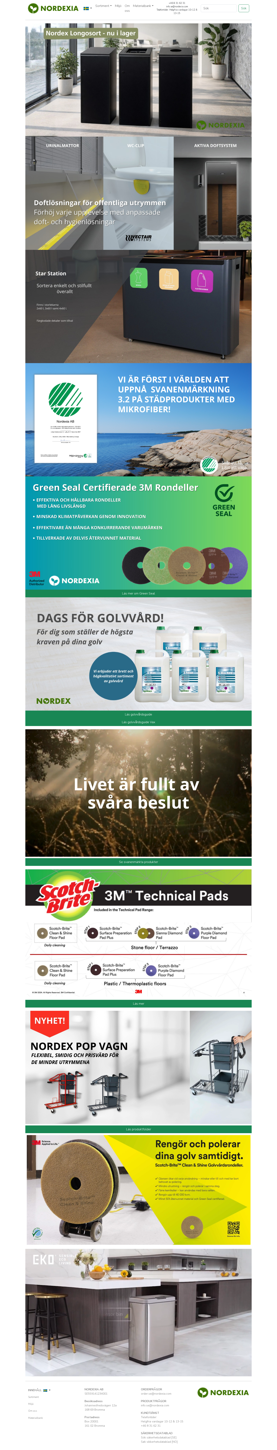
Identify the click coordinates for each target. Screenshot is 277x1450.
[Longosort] (138, 80)
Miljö (118, 6)
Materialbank (35, 1418)
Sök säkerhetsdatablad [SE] (158, 1437)
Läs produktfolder (138, 1129)
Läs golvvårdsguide (138, 714)
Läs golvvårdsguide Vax (138, 722)
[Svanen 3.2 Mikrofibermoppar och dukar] (138, 419)
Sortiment (33, 1397)
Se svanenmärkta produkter (138, 862)
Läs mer (138, 1003)
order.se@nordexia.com (156, 1394)
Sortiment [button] (102, 6)
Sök (244, 8)
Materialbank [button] (142, 6)
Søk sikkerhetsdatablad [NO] (159, 1442)
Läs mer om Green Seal (138, 593)
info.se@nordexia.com (155, 1405)
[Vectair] (138, 193)
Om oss (127, 8)
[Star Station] (138, 306)
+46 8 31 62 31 (151, 1426)
